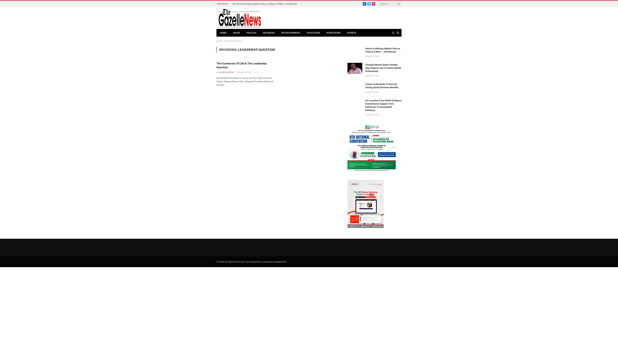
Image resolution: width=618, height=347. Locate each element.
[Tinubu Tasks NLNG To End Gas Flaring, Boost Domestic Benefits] (354, 87)
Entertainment (290, 32)
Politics (251, 32)
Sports (351, 32)
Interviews (333, 32)
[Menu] (398, 32)
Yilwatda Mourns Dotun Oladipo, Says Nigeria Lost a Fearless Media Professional (269, 4)
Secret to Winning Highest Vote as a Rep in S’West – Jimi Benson (382, 50)
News (236, 32)
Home (223, 32)
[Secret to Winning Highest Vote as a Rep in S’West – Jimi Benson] (354, 52)
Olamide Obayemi (226, 72)
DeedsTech (281, 262)
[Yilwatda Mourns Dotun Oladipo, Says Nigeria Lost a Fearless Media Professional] (354, 68)
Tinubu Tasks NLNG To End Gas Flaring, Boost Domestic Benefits (381, 86)
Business (269, 32)
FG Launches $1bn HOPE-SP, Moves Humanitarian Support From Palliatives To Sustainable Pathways (383, 105)
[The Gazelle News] (239, 18)
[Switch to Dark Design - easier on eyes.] (393, 32)
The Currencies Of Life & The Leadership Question (241, 65)
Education (313, 32)
